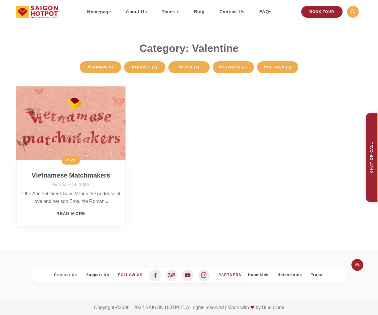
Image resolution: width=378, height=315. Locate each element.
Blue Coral (273, 307)
